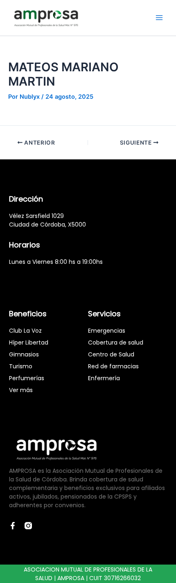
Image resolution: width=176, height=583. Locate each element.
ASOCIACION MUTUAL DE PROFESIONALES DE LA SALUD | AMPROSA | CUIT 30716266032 (88, 573)
